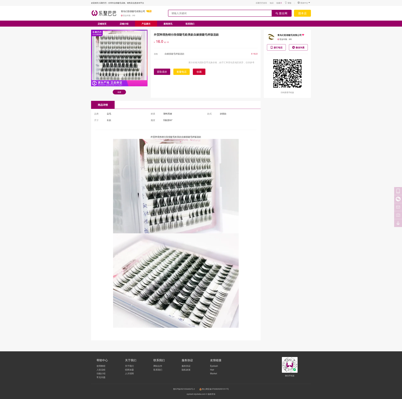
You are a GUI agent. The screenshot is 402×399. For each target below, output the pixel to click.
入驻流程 (101, 369)
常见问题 (101, 377)
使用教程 (101, 365)
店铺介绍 (124, 23)
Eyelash (214, 365)
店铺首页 (102, 23)
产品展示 (146, 23)
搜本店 (302, 13)
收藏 (279, 2)
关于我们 (129, 365)
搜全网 (282, 13)
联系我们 (190, 23)
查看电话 (182, 71)
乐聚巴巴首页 (261, 2)
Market (213, 373)
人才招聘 (129, 373)
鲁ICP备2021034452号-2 (184, 389)
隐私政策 (186, 369)
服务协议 (186, 365)
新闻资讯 (168, 23)
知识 (272, 2)
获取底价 (162, 71)
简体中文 (304, 2)
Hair (212, 369)
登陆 (289, 2)
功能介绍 (101, 373)
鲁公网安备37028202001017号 (215, 389)
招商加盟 (129, 369)
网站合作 (157, 365)
